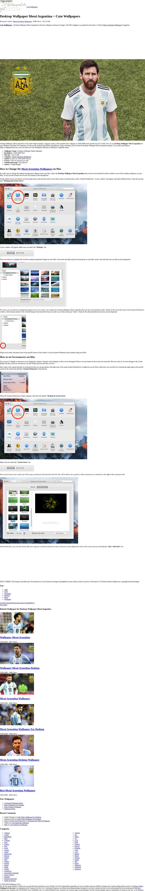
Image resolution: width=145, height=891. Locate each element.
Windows (78, 867)
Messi (6, 597)
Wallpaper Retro (9, 809)
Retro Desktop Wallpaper (12, 807)
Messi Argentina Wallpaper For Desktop (22, 729)
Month (77, 854)
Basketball (7, 837)
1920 (6, 592)
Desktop (7, 595)
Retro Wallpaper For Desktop (14, 805)
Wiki (5, 825)
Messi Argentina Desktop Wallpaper (19, 759)
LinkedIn (28, 603)
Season (6, 863)
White (6, 867)
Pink (5, 860)
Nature (6, 858)
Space (77, 863)
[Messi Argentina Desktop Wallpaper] (17, 755)
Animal (77, 833)
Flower (77, 846)
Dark (76, 842)
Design (6, 844)
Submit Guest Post (10, 879)
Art (76, 835)
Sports (6, 865)
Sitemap (7, 877)
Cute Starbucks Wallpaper (20, 823)
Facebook (8, 603)
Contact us (7, 871)
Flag (5, 846)
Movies (6, 856)
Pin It (32, 603)
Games (6, 850)
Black (77, 837)
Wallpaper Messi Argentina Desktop (19, 668)
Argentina (7, 594)
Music (77, 856)
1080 (6, 590)
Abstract (7, 833)
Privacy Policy (9, 875)
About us (78, 869)
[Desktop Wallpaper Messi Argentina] (72, 100)
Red (76, 861)
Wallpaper (7, 599)
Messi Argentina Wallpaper (15, 698)
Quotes (6, 861)
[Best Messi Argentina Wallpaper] (17, 786)
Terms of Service (10, 881)
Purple (77, 860)
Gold (76, 850)
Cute (5, 842)
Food (6, 848)
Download (3, 605)
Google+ (22, 603)
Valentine (78, 865)
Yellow (6, 869)
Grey (76, 852)
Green (6, 852)
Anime (6, 835)
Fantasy (77, 844)
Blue (5, 839)
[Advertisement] (63, 42)
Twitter (2, 603)
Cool (76, 840)
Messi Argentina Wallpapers (22, 21)
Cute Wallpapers (32, 7)
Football (77, 848)
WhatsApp (15, 603)
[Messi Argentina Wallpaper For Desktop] (17, 725)
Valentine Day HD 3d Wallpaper (39, 821)
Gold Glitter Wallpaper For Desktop (29, 817)
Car (76, 839)
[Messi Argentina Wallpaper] (17, 694)
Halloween (8, 854)
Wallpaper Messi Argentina (15, 637)
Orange (77, 858)
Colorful (7, 840)
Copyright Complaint (11, 873)
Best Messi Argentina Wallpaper (17, 790)
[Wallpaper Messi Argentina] (17, 633)
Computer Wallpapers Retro (13, 803)
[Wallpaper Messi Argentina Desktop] (17, 663)
